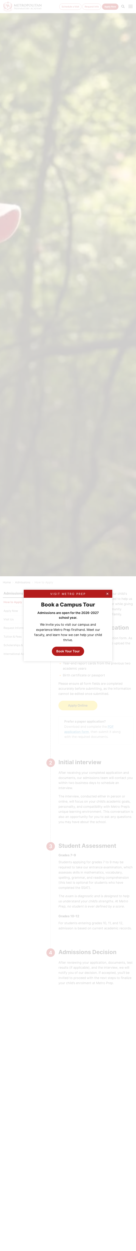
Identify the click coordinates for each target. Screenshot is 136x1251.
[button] (107, 593)
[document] (68, 625)
